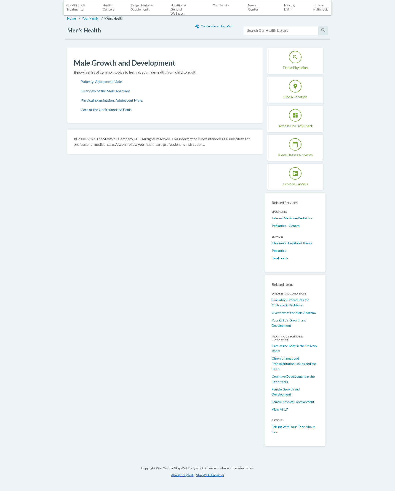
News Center (253, 7)
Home (71, 18)
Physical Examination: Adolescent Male (111, 100)
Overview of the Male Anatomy (105, 91)
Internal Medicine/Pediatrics (292, 218)
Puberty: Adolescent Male (101, 81)
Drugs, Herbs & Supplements (142, 7)
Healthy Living (289, 7)
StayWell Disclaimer (210, 475)
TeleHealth (280, 258)
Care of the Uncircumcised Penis (106, 109)
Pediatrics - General (286, 226)
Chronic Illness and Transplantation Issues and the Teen (294, 363)
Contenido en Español (216, 26)
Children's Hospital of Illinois (292, 243)
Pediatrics (279, 250)
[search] (281, 30)
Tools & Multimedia (320, 7)
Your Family (221, 5)
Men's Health (113, 18)
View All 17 (280, 409)
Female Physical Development (293, 402)
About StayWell (182, 475)
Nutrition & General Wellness (179, 9)
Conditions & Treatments (75, 7)
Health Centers (109, 7)
